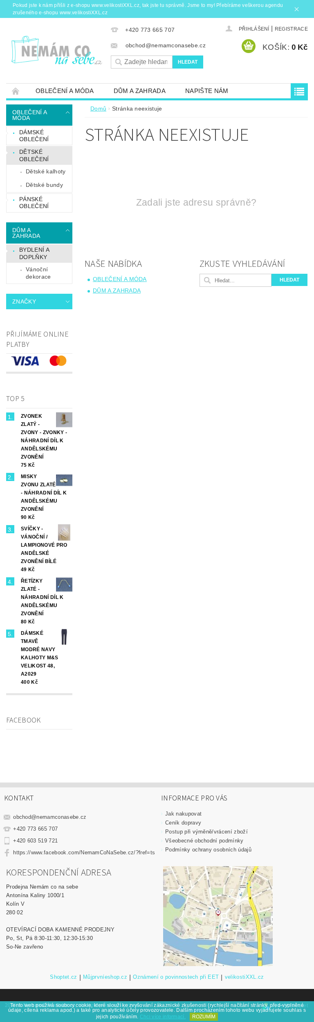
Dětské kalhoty (45, 171)
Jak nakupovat (183, 814)
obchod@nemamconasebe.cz (49, 817)
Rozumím (203, 1017)
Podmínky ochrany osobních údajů (208, 850)
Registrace (291, 29)
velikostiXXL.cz (244, 977)
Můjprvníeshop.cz (105, 977)
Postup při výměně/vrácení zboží (206, 832)
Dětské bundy (44, 185)
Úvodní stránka (16, 91)
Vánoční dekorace (38, 273)
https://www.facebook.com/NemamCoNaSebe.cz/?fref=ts (84, 852)
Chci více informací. (163, 1017)
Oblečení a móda (65, 90)
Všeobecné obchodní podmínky (204, 841)
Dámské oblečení (34, 136)
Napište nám (207, 90)
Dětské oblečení (34, 155)
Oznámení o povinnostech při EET (176, 977)
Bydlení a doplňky (34, 253)
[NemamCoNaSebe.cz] (56, 50)
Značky (24, 301)
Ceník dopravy (183, 823)
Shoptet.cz (63, 977)
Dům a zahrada (140, 90)
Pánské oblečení (34, 203)
